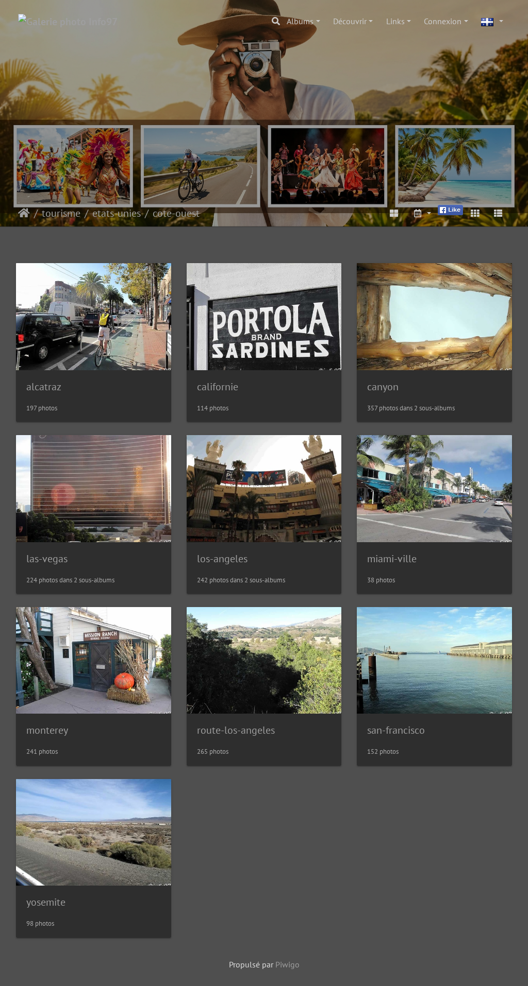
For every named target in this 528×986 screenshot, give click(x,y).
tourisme (61, 213)
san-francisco (396, 730)
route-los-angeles (236, 730)
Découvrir (350, 21)
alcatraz (43, 386)
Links (395, 21)
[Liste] (498, 213)
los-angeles (222, 558)
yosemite (45, 902)
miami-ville (392, 558)
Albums (300, 21)
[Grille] (475, 213)
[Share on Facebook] (450, 209)
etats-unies (116, 213)
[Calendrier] (422, 213)
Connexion (442, 21)
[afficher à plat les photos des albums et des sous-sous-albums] (394, 213)
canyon (383, 386)
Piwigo (287, 964)
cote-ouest (176, 213)
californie (217, 386)
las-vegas (47, 558)
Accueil (24, 213)
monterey (47, 730)
